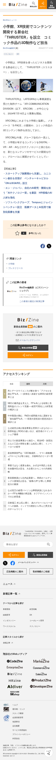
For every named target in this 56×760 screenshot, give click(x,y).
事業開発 (6, 609)
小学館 (11, 263)
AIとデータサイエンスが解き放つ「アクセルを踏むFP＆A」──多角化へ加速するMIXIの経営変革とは (30, 393)
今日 (11, 383)
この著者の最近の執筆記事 (32, 301)
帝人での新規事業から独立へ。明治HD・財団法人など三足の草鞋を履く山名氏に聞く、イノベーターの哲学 (30, 443)
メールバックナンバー (29, 340)
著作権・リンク (18, 709)
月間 (44, 383)
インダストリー (9, 620)
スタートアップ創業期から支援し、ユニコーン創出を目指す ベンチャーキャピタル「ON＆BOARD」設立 (27, 178)
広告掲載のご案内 (14, 571)
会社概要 (16, 725)
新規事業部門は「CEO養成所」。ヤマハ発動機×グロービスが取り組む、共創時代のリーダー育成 (30, 456)
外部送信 (16, 738)
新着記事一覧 (10, 593)
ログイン (29, 355)
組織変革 (6, 614)
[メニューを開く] (4, 4)
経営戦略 (33, 609)
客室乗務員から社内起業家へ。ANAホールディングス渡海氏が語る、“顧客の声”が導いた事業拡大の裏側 (30, 481)
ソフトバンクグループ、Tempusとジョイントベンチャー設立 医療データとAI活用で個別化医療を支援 (28, 207)
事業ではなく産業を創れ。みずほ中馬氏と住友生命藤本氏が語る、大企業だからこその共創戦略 (30, 468)
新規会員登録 (29, 347)
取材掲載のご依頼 (41, 571)
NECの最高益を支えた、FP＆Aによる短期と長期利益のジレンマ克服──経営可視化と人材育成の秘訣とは (30, 406)
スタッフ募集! (18, 713)
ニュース (8, 583)
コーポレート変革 (37, 620)
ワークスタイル (9, 626)
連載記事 (6, 642)
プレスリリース (15, 267)
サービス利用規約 (19, 730)
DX (31, 614)
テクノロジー (8, 54)
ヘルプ (15, 704)
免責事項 (16, 721)
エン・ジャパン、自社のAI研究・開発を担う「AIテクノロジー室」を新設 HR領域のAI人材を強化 (27, 192)
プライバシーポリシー (21, 734)
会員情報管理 (17, 717)
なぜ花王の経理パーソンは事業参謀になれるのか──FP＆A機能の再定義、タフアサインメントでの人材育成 (30, 493)
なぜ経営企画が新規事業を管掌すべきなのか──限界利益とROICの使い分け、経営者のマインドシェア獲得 (30, 431)
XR (18, 54)
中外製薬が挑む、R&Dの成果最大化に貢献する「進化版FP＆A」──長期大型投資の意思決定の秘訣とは (30, 418)
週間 (28, 383)
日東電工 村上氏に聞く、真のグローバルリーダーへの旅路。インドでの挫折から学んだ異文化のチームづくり (30, 505)
